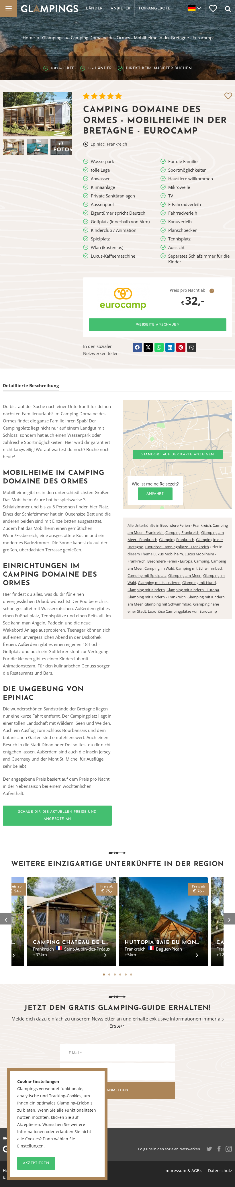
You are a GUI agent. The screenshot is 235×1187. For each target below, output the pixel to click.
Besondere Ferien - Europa (169, 561)
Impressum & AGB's (183, 1170)
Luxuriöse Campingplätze (169, 611)
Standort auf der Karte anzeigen (177, 454)
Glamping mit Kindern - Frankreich (157, 597)
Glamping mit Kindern (146, 589)
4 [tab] (120, 975)
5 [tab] (126, 975)
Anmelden (117, 1090)
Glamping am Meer (184, 575)
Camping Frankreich (182, 532)
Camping (201, 561)
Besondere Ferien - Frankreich (185, 525)
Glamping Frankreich (176, 539)
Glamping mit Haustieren (159, 582)
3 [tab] (115, 975)
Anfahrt (155, 493)
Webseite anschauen (158, 324)
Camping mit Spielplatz (147, 575)
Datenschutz (220, 1170)
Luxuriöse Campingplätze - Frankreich (177, 546)
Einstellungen (30, 1146)
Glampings (52, 37)
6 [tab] (131, 975)
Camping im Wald (159, 568)
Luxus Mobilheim (168, 554)
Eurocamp (208, 611)
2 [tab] (109, 975)
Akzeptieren (36, 1163)
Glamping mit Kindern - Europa (193, 589)
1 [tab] (104, 975)
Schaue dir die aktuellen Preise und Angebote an (57, 815)
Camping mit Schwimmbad (199, 568)
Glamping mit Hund (199, 582)
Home (29, 37)
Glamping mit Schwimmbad (167, 604)
